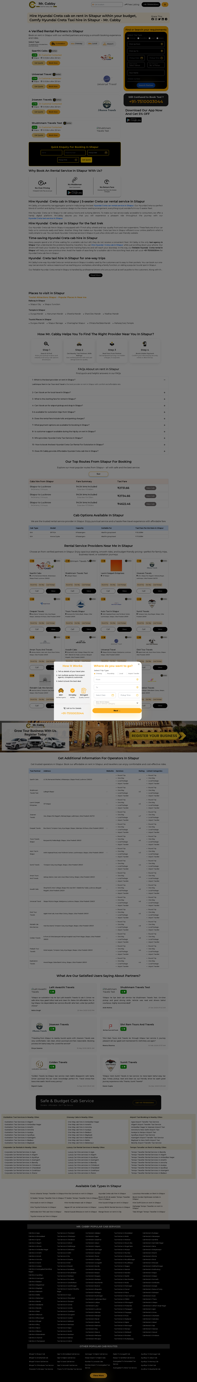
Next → (117, 711)
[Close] (139, 664)
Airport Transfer (133, 673)
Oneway (99, 673)
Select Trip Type (101, 670)
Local (121, 673)
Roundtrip (110, 673)
